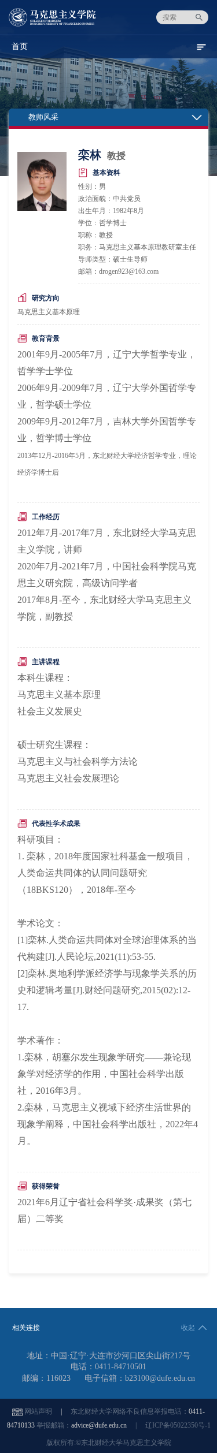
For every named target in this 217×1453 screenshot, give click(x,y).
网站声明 (38, 1411)
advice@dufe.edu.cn (99, 1425)
